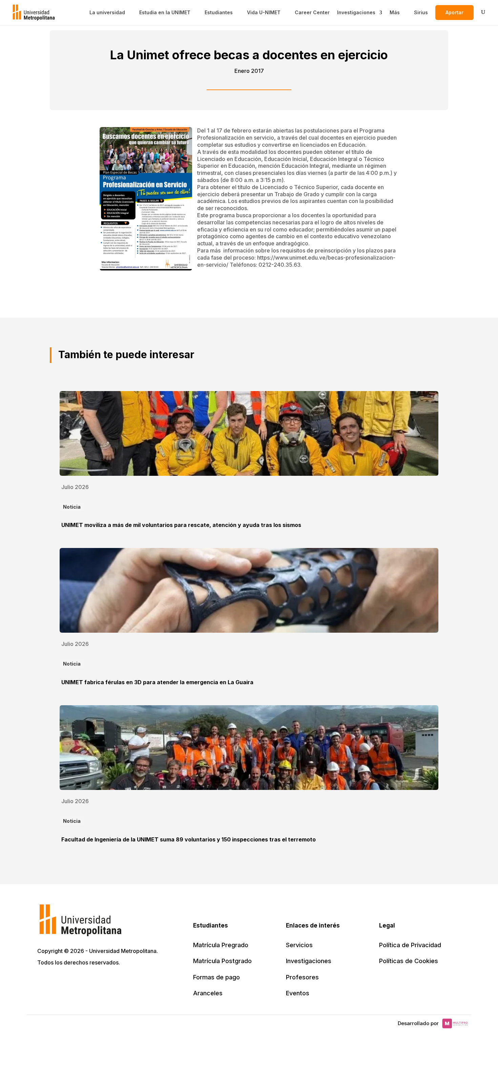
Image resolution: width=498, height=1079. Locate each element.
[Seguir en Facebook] (58, 982)
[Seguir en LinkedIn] (73, 982)
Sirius (421, 12)
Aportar (454, 12)
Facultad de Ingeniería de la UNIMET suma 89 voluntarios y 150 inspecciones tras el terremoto (188, 839)
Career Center (312, 12)
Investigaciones (356, 12)
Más (395, 12)
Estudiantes (219, 12)
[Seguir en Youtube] (88, 982)
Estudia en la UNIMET (164, 12)
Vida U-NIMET (264, 12)
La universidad (107, 12)
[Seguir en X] (43, 982)
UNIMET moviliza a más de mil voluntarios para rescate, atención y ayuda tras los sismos (181, 525)
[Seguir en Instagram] (103, 982)
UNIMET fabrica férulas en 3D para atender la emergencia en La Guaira (157, 682)
